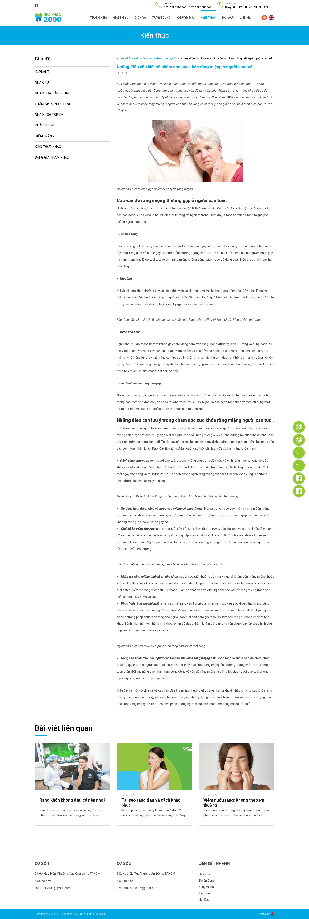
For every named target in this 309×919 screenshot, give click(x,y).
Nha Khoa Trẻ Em (49, 115)
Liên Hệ (245, 17)
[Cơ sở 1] (299, 427)
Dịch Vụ (140, 17)
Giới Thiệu (120, 17)
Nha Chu (42, 82)
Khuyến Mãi (185, 17)
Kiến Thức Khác (48, 147)
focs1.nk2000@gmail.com (53, 888)
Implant (42, 72)
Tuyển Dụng (161, 17)
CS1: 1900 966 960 (175, 7)
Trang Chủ (98, 17)
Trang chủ (123, 58)
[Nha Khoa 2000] (48, 17)
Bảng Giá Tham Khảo (52, 157)
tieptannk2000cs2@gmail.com (137, 888)
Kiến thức (208, 17)
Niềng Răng (44, 136)
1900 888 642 (126, 881)
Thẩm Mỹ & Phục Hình (53, 104)
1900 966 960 (44, 881)
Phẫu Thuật (45, 125)
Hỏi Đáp (228, 17)
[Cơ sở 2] (299, 440)
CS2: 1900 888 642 (200, 7)
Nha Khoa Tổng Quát (52, 93)
